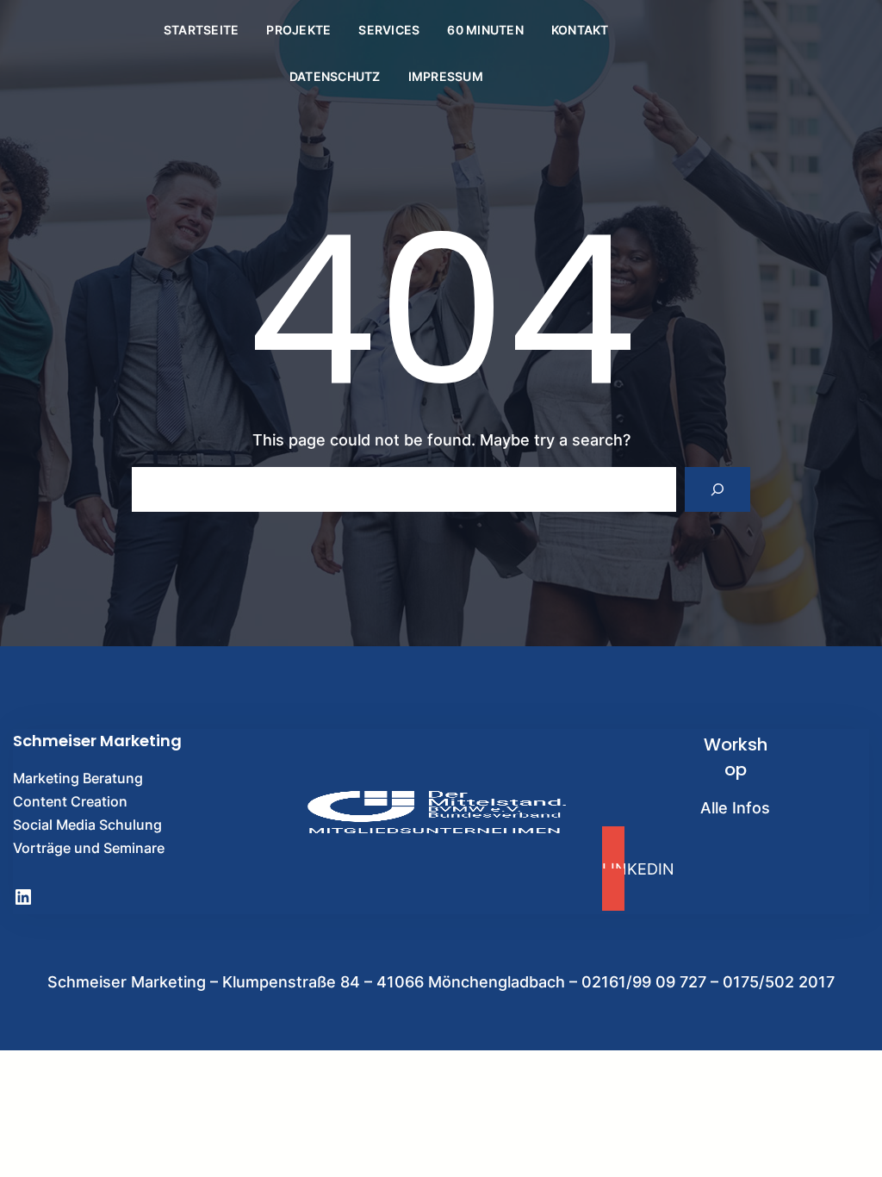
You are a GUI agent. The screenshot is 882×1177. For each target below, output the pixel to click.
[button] (735, 868)
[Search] (717, 489)
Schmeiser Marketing (97, 740)
